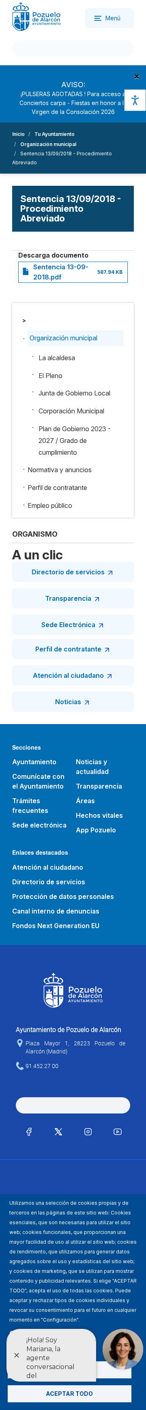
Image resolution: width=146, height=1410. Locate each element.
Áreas (85, 801)
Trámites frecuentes (30, 806)
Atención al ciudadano (68, 675)
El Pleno (50, 376)
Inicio (18, 134)
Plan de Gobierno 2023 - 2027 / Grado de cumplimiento (75, 440)
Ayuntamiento (34, 762)
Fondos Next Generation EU (55, 926)
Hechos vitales (99, 815)
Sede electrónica (39, 825)
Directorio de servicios (68, 572)
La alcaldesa (57, 358)
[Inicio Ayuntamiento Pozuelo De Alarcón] (36, 16)
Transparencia (68, 598)
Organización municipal (48, 144)
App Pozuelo (96, 830)
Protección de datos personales (63, 896)
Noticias (68, 702)
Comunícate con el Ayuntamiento (38, 781)
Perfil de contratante (57, 488)
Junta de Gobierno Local (74, 393)
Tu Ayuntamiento (54, 134)
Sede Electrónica (68, 625)
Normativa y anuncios (60, 470)
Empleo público (50, 505)
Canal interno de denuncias (55, 911)
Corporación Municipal (71, 411)
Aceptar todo (69, 1393)
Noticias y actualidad (92, 767)
